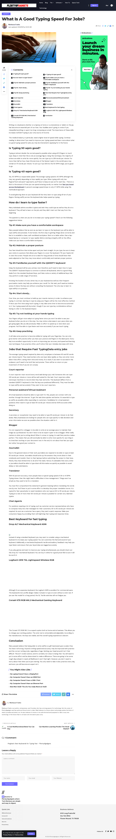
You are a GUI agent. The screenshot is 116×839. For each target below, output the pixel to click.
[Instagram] (113, 831)
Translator (49, 104)
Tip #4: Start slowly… (21, 88)
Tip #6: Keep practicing (21, 93)
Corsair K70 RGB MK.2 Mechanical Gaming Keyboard (23, 116)
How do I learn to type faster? (22, 77)
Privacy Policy (7, 835)
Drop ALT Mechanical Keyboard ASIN (26, 110)
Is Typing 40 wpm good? (53, 74)
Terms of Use (19, 835)
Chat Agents (18, 107)
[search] (103, 5)
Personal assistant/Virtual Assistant (57, 98)
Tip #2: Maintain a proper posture (25, 83)
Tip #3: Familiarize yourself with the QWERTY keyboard (56, 83)
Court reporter (18, 98)
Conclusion (48, 115)
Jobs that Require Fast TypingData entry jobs (57, 94)
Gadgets (6, 14)
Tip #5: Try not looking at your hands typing (56, 88)
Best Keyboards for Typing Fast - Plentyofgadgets (33, 744)
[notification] (101, 5)
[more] (88, 5)
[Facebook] (105, 831)
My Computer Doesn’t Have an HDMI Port (25, 677)
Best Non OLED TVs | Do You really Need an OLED (28, 687)
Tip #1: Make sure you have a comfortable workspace (53, 78)
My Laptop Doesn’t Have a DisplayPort (24, 674)
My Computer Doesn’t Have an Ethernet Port (26, 683)
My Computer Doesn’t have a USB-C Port (25, 680)
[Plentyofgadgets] (19, 5)
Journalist (17, 104)
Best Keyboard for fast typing (54, 107)
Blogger (48, 101)
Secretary (17, 101)
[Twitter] (108, 831)
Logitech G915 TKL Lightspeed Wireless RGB (57, 111)
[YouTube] (111, 831)
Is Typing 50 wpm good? (21, 74)
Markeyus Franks (14, 24)
